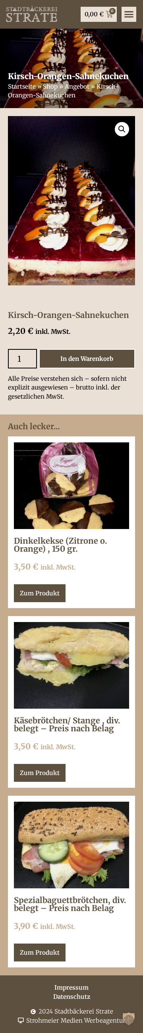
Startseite (22, 86)
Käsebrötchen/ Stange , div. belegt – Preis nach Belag (67, 724)
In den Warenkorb (86, 358)
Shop (50, 86)
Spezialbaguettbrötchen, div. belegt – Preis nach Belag (70, 904)
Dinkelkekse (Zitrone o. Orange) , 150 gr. (60, 545)
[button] (129, 14)
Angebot (77, 86)
